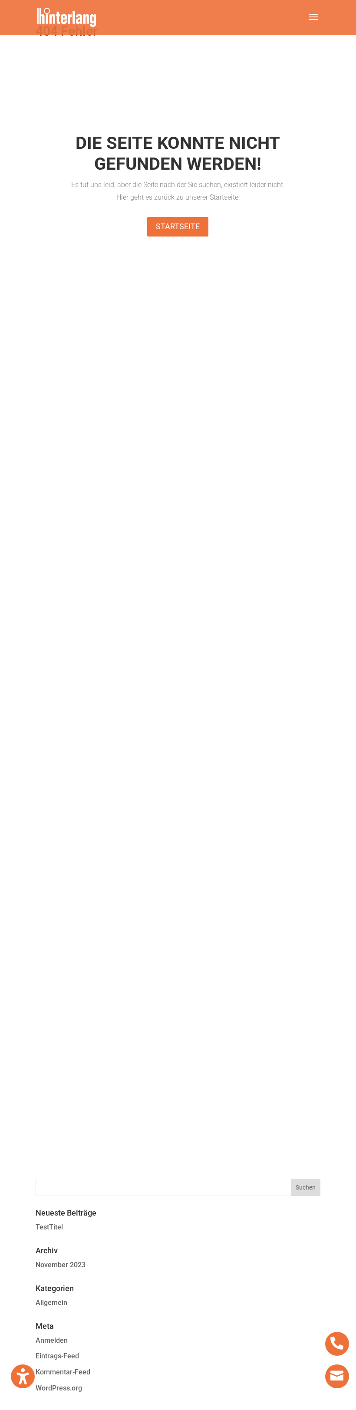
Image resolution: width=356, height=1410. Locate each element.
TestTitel (49, 1227)
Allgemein (51, 1302)
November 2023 (61, 1265)
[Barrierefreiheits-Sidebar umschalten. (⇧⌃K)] (23, 1376)
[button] (313, 22)
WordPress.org (59, 1388)
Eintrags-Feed (57, 1356)
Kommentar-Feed (63, 1372)
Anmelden (52, 1340)
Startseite (178, 226)
